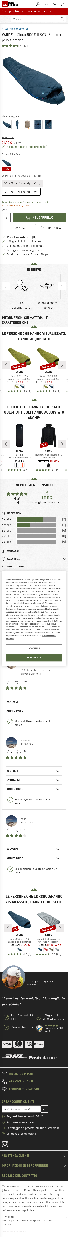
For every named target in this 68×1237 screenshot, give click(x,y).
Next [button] (62, 286)
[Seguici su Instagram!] (8, 1145)
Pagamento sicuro (22, 1027)
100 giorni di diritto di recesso (25, 241)
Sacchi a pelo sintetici (16, 28)
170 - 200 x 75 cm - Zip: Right (21, 192)
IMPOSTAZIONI (34, 648)
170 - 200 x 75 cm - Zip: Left (20, 183)
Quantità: (6, 209)
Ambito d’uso (15, 711)
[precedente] (6, 365)
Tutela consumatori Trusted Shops (27, 254)
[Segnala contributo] (25, 682)
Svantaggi (13, 780)
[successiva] (62, 365)
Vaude (7, 34)
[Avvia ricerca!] (62, 19)
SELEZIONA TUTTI (34, 657)
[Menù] (5, 18)
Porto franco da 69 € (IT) (21, 237)
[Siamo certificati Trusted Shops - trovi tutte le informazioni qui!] (39, 1028)
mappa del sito (16, 1220)
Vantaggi (12, 702)
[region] (34, 618)
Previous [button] (6, 286)
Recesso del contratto (19, 1175)
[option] (34, 81)
